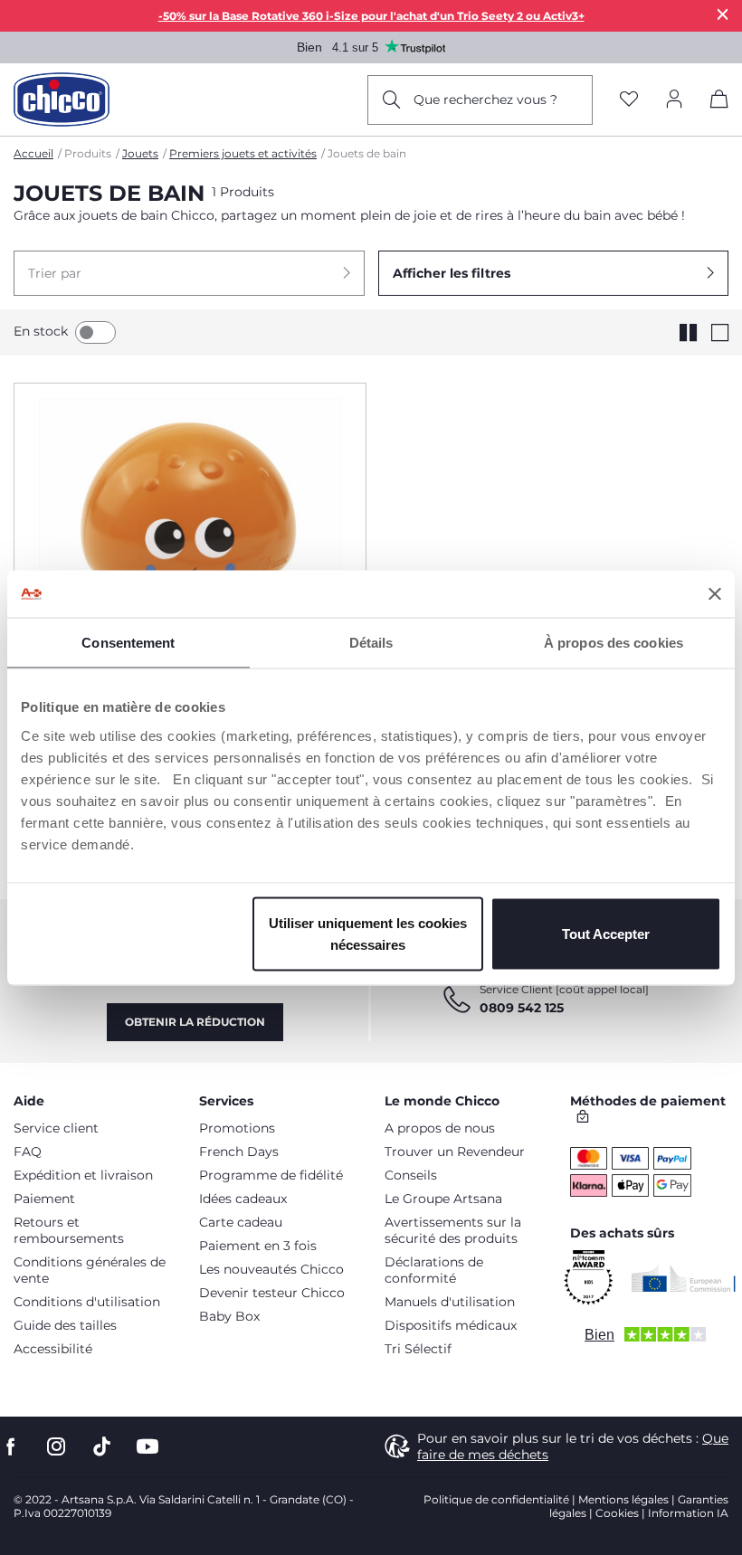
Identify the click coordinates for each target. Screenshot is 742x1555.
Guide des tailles (65, 1325)
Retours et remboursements (69, 1230)
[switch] (95, 332)
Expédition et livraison (83, 1175)
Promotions (237, 1128)
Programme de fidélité (271, 1175)
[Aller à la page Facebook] (11, 1447)
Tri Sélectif (418, 1349)
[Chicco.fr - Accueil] (61, 99)
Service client (56, 1128)
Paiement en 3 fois (258, 1245)
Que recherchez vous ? (485, 99)
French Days (239, 1151)
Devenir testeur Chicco (272, 1293)
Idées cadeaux (243, 1198)
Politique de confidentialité (496, 1499)
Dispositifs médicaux (451, 1325)
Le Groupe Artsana (443, 1198)
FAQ (28, 1151)
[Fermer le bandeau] (715, 593)
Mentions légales (623, 1499)
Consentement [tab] (128, 642)
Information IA (688, 1513)
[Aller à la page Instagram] (56, 1447)
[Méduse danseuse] (190, 548)
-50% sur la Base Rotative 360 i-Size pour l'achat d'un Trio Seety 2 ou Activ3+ (371, 16)
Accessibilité (53, 1349)
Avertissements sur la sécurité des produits (453, 1230)
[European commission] (684, 1278)
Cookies (617, 1513)
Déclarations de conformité (434, 1270)
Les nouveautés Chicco (271, 1269)
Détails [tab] (371, 642)
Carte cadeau (240, 1222)
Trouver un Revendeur (455, 1151)
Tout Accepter (606, 933)
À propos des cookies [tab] (613, 642)
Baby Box (229, 1316)
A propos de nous (440, 1128)
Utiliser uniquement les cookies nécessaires (368, 933)
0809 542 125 (522, 1008)
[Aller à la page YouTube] (147, 1447)
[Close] (723, 14)
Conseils (411, 1175)
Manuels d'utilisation (450, 1302)
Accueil (33, 153)
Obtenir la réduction (195, 1022)
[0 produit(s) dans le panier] (719, 102)
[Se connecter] (674, 100)
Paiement (44, 1198)
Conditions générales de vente (90, 1270)
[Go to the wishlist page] (629, 100)
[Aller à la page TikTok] (101, 1447)
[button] (189, 273)
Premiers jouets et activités (243, 153)
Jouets (140, 153)
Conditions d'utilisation (87, 1302)
